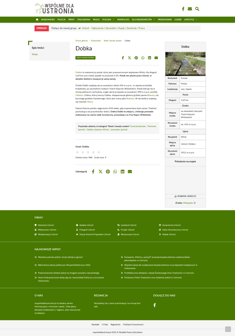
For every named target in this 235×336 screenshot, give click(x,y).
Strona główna (81, 41)
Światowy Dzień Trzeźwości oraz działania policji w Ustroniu (153, 278)
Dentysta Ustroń (46, 225)
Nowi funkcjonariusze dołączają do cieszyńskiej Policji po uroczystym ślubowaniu (71, 279)
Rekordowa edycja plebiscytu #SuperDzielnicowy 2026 (64, 265)
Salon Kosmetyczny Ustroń (175, 230)
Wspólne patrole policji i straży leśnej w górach (60, 257)
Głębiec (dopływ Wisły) (97, 130)
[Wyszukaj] (197, 8)
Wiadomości (48, 20)
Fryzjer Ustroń (127, 230)
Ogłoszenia (83, 20)
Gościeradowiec (138, 126)
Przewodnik (165, 20)
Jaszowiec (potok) (118, 130)
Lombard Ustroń (128, 225)
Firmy (71, 20)
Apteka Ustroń (86, 225)
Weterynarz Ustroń (47, 230)
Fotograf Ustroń (87, 230)
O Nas (105, 324)
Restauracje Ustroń (130, 234)
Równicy (151, 95)
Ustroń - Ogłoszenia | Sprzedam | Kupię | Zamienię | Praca (113, 28)
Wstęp (35, 54)
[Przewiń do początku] (228, 329)
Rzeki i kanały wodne (112, 41)
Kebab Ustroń (169, 234)
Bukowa (130, 98)
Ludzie (178, 20)
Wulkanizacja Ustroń (48, 234)
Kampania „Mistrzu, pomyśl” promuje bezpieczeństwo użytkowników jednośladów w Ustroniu (157, 259)
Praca (96, 20)
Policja (62, 20)
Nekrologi (123, 20)
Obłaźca (79, 95)
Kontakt (95, 324)
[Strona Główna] (37, 20)
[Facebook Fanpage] (182, 8)
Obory (90, 102)
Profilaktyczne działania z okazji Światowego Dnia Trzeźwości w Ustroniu (159, 273)
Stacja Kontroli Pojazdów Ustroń (95, 234)
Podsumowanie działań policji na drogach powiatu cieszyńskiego (68, 273)
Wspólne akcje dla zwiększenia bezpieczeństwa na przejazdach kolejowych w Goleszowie (160, 266)
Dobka (78, 72)
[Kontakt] (189, 8)
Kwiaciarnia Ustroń (171, 225)
